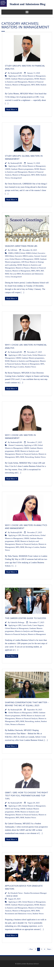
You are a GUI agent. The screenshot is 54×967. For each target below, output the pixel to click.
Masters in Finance (23, 268)
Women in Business (17, 724)
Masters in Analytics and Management (24, 361)
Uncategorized (16, 178)
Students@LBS (16, 73)
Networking (29, 457)
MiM (38, 85)
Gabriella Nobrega (17, 622)
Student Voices (30, 367)
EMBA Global (19, 253)
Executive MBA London (24, 256)
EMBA (11, 253)
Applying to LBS (14, 76)
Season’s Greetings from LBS (21, 246)
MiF (42, 271)
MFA (33, 85)
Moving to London (17, 367)
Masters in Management (21, 85)
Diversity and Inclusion (31, 535)
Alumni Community (15, 445)
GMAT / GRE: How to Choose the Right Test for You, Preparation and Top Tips (26, 795)
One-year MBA (15, 274)
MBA (33, 271)
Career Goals (27, 355)
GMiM (7, 79)
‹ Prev (31, 949)
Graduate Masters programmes (22, 79)
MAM (36, 79)
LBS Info (14, 250)
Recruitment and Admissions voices (18, 914)
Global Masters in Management (34, 76)
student (37, 721)
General (37, 256)
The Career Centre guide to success (26, 618)
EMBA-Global (31, 253)
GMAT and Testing (12, 809)
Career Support (38, 625)
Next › (49, 949)
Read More (10, 109)
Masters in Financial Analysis (27, 454)
